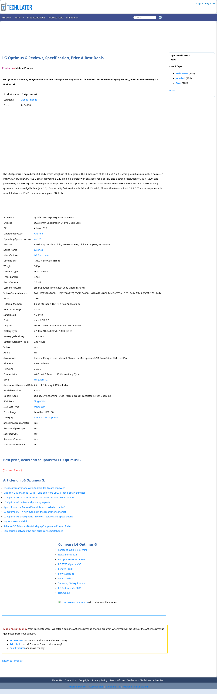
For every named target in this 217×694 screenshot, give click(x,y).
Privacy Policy (99, 680)
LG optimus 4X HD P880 (71, 559)
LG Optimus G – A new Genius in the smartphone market (34, 511)
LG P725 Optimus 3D (69, 564)
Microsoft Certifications (135, 686)
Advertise (158, 680)
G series (38, 249)
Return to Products (12, 660)
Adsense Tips (96, 686)
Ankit (178, 82)
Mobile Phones (28, 99)
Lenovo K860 (65, 568)
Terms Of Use (117, 680)
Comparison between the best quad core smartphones (33, 530)
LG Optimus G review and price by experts (26, 502)
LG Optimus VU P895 (69, 587)
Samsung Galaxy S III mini (72, 549)
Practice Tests (55, 17)
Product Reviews (36, 17)
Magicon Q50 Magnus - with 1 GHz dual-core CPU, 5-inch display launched (44, 492)
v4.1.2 (37, 239)
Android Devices (78, 686)
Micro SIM (39, 406)
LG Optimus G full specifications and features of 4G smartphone (38, 497)
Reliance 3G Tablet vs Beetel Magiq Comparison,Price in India (37, 526)
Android (38, 233)
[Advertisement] (85, 33)
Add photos (16, 644)
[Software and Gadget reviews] (16, 11)
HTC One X (64, 592)
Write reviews (17, 640)
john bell (180, 78)
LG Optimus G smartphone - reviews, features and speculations (38, 516)
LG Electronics (41, 255)
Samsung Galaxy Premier (72, 583)
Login (199, 3)
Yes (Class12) (41, 379)
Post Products (17, 647)
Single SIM (40, 401)
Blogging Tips (113, 686)
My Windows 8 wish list (16, 521)
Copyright (84, 680)
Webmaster (182, 73)
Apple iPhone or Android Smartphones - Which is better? (34, 507)
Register (210, 3)
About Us (57, 680)
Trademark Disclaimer (139, 680)
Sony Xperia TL (66, 573)
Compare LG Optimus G (74, 602)
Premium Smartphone (46, 417)
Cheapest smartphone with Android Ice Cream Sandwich (34, 487)
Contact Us (70, 680)
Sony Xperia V (65, 578)
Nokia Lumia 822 (67, 554)
